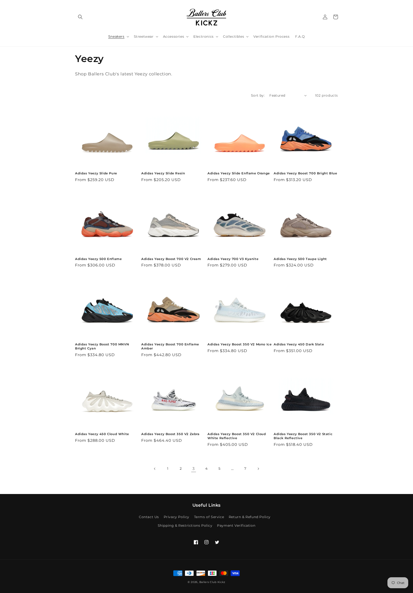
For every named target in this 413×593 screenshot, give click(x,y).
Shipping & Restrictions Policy (185, 525)
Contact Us (149, 517)
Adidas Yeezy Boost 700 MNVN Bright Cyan (102, 346)
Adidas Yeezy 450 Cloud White (102, 434)
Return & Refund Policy (250, 517)
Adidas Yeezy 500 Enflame (98, 259)
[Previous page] (155, 468)
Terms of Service (209, 517)
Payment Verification (236, 525)
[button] (80, 17)
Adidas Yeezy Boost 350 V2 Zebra (170, 434)
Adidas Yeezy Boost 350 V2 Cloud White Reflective (236, 436)
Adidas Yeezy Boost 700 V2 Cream (171, 259)
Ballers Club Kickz (212, 582)
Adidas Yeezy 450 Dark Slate (299, 344)
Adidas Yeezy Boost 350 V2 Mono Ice (239, 344)
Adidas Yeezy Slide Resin (163, 173)
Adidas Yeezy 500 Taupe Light (300, 259)
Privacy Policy (176, 517)
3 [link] (193, 468)
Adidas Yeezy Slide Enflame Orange (238, 173)
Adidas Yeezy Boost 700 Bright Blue (305, 173)
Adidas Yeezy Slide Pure (96, 173)
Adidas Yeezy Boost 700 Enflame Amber (170, 346)
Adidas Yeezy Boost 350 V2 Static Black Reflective (303, 436)
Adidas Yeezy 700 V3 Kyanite (232, 259)
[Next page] (258, 468)
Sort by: (258, 95)
